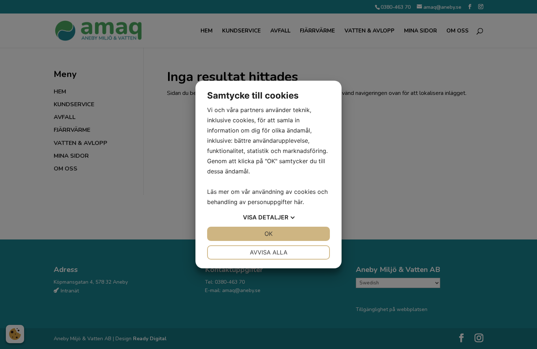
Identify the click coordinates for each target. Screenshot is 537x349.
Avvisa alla (268, 252)
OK (268, 233)
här (298, 202)
